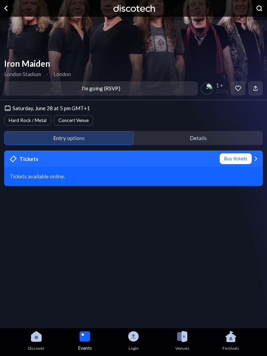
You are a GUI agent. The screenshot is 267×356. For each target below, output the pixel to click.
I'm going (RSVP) (101, 88)
